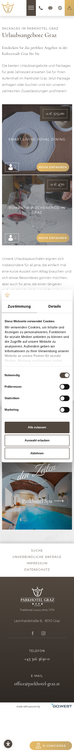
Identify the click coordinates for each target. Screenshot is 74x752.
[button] (69, 8)
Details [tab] (54, 306)
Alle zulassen (37, 427)
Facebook (32, 633)
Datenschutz (37, 569)
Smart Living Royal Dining (37, 139)
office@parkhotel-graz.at (50, 8)
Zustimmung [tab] (19, 306)
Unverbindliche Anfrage (37, 557)
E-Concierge (54, 745)
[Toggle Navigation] (31, 8)
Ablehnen (37, 453)
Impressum (37, 563)
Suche (37, 550)
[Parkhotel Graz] (8, 7)
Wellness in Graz (37, 501)
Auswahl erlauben (37, 440)
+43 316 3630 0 (41, 8)
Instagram (43, 633)
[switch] (64, 386)
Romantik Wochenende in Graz (37, 210)
